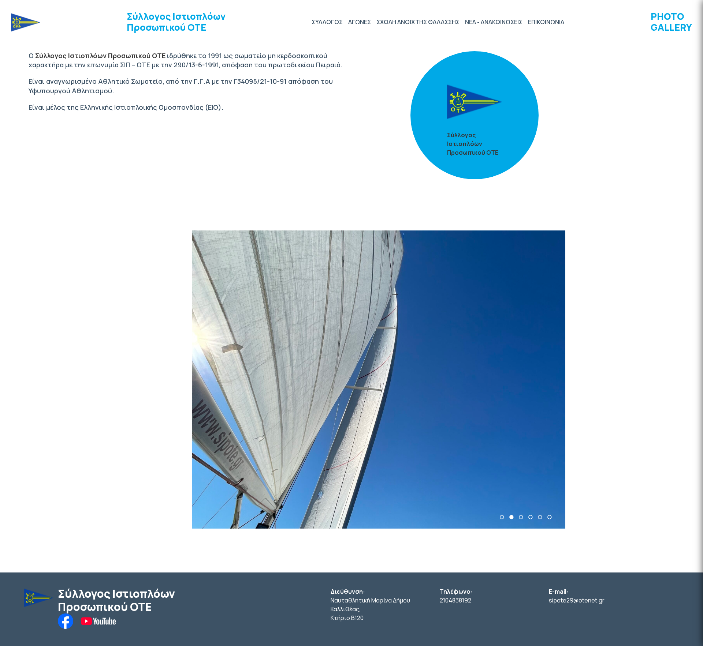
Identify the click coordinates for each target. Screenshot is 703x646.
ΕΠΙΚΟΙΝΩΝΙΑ (546, 22)
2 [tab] (511, 517)
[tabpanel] (378, 379)
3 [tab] (521, 517)
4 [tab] (530, 517)
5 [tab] (540, 517)
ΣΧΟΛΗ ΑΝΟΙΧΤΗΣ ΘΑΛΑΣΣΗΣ (418, 22)
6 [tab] (549, 517)
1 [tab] (502, 517)
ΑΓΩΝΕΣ (359, 22)
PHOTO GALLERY (671, 22)
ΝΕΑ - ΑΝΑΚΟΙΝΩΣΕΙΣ (493, 22)
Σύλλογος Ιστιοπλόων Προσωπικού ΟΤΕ (176, 22)
